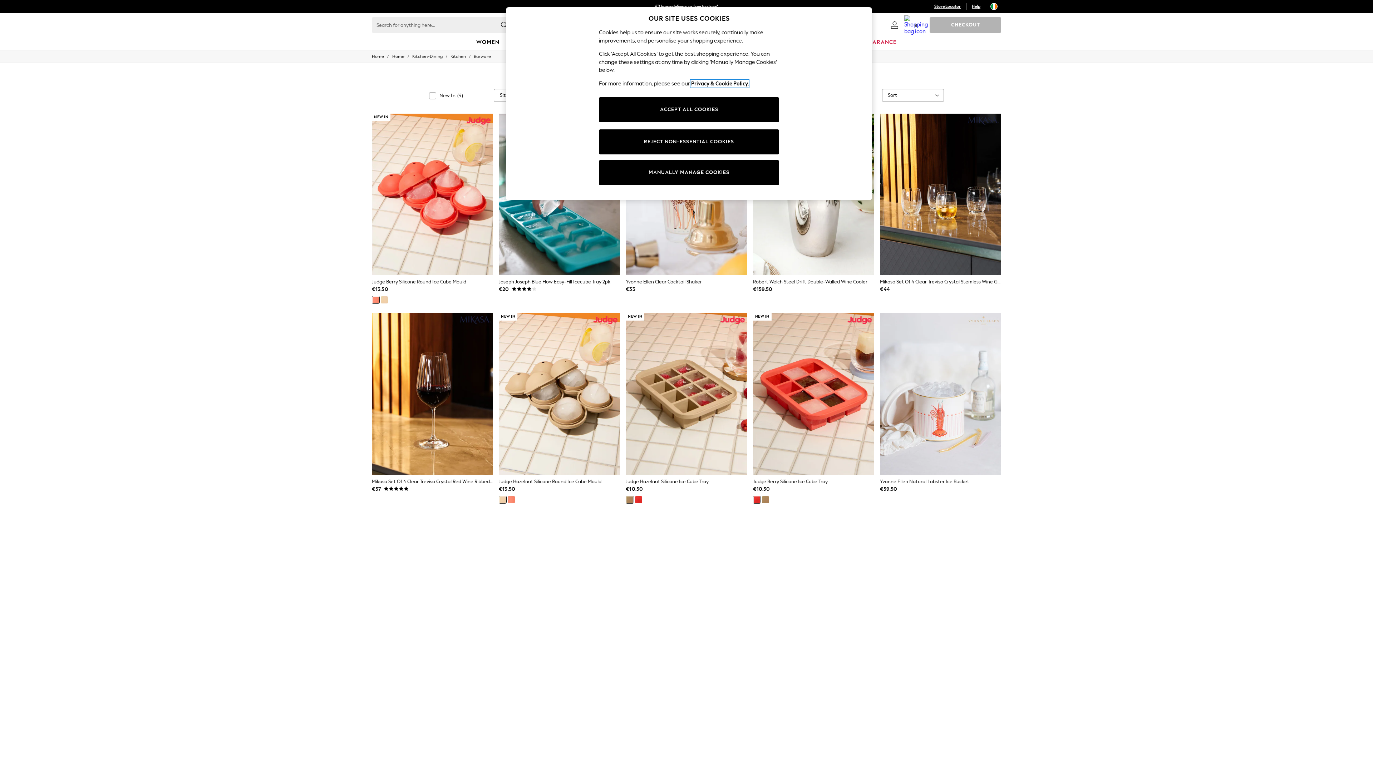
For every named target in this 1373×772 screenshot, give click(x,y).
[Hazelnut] (384, 299)
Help (976, 6)
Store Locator (947, 6)
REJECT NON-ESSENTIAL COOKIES (689, 142)
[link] (894, 25)
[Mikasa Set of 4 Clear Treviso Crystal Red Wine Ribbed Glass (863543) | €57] (432, 394)
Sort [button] (892, 95)
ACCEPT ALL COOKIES (689, 110)
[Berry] (375, 299)
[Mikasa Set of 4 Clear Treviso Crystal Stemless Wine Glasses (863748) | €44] (940, 194)
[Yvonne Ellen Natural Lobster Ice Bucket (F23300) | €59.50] (940, 394)
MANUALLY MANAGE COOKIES (689, 172)
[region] (689, 103)
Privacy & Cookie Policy (719, 83)
